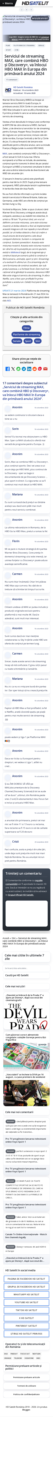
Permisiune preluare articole (26, 1377)
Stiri (17, 50)
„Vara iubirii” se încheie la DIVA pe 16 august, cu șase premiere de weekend (25, 1075)
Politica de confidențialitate (26, 1394)
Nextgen (36, 1354)
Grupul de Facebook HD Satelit (26, 1286)
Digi (6, 1354)
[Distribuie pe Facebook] (8, 369)
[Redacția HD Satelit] (8, 90)
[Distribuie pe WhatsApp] (18, 369)
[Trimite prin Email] (45, 369)
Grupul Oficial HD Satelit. (21, 894)
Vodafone (29, 1358)
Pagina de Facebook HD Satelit (26, 1278)
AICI (9, 300)
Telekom (18, 1358)
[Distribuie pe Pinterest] (40, 369)
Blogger (26, 1409)
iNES (38, 1358)
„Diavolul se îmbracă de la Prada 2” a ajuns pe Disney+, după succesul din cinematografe (25, 997)
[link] (26, 1010)
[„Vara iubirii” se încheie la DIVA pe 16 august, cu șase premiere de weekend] (26, 1093)
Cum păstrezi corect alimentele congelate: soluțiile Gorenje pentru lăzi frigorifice (26, 1037)
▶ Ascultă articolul (40, 18)
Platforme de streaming (24, 45)
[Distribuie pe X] (13, 369)
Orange (7, 1358)
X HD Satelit (26, 1318)
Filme (8, 45)
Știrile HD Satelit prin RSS (26, 1333)
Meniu (8, 3)
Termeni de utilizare (26, 1385)
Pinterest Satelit (26, 1325)
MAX (5, 153)
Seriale (41, 45)
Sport (8, 50)
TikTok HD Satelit (26, 1310)
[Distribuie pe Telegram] (24, 369)
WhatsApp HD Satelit (26, 1294)
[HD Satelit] (35, 3)
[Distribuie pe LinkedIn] (29, 369)
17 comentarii (11, 79)
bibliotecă (15, 252)
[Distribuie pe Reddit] (35, 369)
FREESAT (14, 1354)
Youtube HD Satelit (26, 1302)
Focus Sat (25, 1354)
